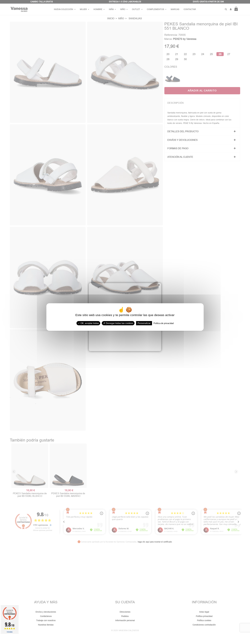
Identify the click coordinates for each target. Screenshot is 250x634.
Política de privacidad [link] (164, 323)
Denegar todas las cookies (119, 323)
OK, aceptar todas (89, 323)
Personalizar (144, 323)
